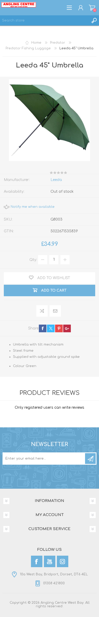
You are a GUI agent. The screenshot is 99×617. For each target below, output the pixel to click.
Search (94, 20)
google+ (67, 328)
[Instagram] (62, 561)
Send (90, 458)
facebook (42, 328)
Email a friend (55, 311)
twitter (51, 328)
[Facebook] (36, 561)
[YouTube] (49, 561)
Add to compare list (42, 311)
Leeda (56, 180)
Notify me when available (33, 207)
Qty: (33, 259)
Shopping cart (92, 7)
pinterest (59, 328)
